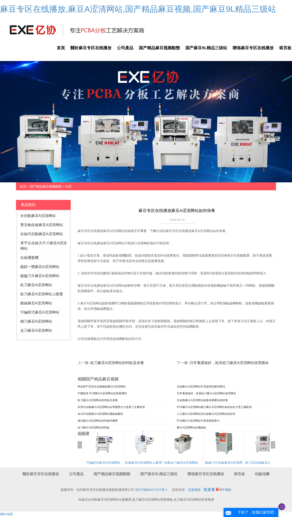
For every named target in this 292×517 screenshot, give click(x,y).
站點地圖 (262, 474)
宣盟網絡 (194, 490)
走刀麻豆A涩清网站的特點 (94, 427)
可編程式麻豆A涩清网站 (39, 312)
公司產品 (125, 48)
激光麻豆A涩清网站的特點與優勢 (98, 420)
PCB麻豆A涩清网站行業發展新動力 (198, 420)
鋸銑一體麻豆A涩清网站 (39, 267)
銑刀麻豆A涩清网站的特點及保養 (117, 363)
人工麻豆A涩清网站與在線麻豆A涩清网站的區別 (206, 413)
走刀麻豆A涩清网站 (36, 330)
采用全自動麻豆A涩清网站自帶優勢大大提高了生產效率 (111, 407)
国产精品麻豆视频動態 (159, 48)
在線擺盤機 (29, 258)
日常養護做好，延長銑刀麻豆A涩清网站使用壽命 (229, 363)
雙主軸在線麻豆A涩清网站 (41, 225)
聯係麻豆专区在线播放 (253, 48)
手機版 (227, 490)
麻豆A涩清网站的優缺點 (191, 427)
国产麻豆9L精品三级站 (206, 48)
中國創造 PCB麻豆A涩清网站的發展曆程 (102, 393)
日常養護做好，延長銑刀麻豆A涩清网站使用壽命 (206, 393)
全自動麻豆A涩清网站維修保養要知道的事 (202, 400)
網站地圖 (6, 514)
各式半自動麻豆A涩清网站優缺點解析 (100, 413)
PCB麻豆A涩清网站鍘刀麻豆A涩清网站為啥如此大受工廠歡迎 (214, 407)
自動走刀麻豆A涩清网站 (181, 462)
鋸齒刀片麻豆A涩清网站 (39, 276)
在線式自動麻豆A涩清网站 (41, 234)
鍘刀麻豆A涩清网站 (36, 321)
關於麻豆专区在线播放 (91, 48)
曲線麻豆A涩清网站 (36, 303)
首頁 (61, 48)
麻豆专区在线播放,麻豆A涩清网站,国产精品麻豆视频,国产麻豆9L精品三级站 (138, 9)
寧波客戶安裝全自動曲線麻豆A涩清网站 (102, 386)
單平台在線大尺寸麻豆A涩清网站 (43, 245)
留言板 (239, 474)
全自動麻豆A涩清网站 (38, 216)
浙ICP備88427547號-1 (151, 490)
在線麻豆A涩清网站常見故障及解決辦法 (201, 386)
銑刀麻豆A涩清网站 (36, 285)
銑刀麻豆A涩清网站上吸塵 (41, 294)
